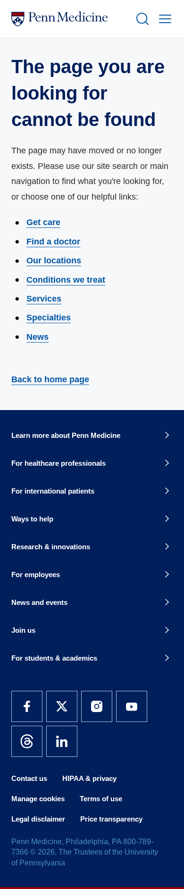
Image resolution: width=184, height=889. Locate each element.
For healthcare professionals (58, 463)
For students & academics (54, 658)
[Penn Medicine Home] (69, 18)
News (37, 337)
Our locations (53, 260)
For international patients (52, 491)
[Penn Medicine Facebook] (27, 706)
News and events (39, 602)
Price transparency (111, 819)
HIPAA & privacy (89, 778)
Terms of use (101, 799)
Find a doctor (53, 241)
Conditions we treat (65, 280)
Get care (43, 222)
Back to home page (50, 379)
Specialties (48, 317)
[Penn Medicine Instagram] (97, 706)
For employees (35, 574)
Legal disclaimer (38, 819)
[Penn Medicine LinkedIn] (62, 741)
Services (43, 298)
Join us (23, 630)
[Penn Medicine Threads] (27, 741)
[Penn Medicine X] (62, 706)
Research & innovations (50, 547)
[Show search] (140, 18)
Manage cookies (38, 799)
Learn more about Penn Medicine (65, 435)
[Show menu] (163, 18)
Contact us (29, 778)
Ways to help (32, 519)
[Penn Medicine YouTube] (132, 706)
